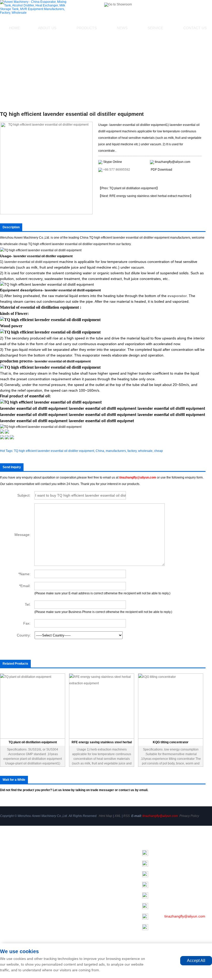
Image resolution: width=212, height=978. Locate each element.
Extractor (70, 895)
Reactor (69, 909)
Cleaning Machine (77, 917)
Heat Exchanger (76, 873)
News (122, 28)
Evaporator (72, 852)
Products (87, 28)
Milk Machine (73, 888)
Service (155, 28)
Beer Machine (74, 924)
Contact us (9, 890)
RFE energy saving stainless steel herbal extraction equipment (102, 743)
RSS (126, 816)
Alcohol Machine (76, 866)
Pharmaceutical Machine (83, 938)
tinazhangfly (174, 884)
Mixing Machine (75, 859)
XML (118, 816)
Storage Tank (73, 880)
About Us (47, 28)
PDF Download (161, 169)
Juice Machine (74, 931)
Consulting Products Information (125, 179)
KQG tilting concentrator (170, 742)
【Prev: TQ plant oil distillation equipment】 (128, 188)
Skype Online (112, 162)
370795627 (170, 906)
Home (14, 28)
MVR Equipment (76, 902)
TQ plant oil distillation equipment (33, 742)
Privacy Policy (189, 816)
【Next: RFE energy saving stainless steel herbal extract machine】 (145, 196)
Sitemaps (7, 899)
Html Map (105, 816)
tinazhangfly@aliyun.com (172, 162)
